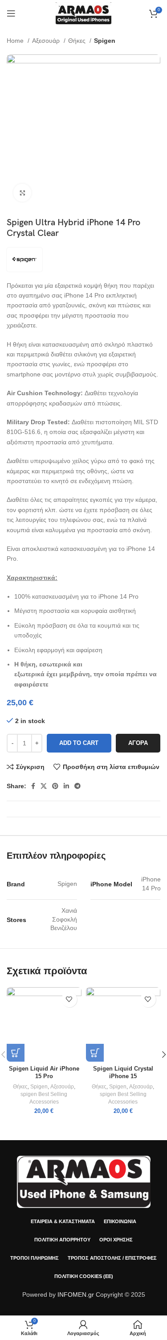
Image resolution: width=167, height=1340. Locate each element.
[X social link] (43, 786)
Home (16, 40)
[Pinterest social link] (55, 786)
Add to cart (78, 743)
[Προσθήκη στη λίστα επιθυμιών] (69, 999)
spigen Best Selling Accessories (43, 1098)
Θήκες (77, 40)
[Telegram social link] (77, 786)
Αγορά (138, 743)
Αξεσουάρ (46, 40)
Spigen (104, 40)
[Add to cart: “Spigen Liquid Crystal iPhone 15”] (95, 1053)
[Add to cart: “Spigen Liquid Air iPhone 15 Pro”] (15, 1053)
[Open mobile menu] (11, 13)
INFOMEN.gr (75, 1294)
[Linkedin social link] (66, 786)
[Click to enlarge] (22, 193)
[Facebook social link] (33, 786)
